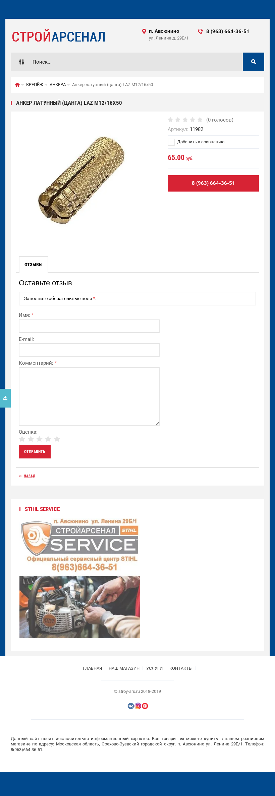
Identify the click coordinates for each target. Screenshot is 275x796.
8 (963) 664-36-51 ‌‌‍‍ (233, 31)
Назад (29, 476)
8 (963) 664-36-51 (213, 183)
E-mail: (26, 339)
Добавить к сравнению (200, 141)
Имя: (26, 315)
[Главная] (17, 84)
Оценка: (28, 432)
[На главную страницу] (58, 36)
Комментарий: (38, 363)
